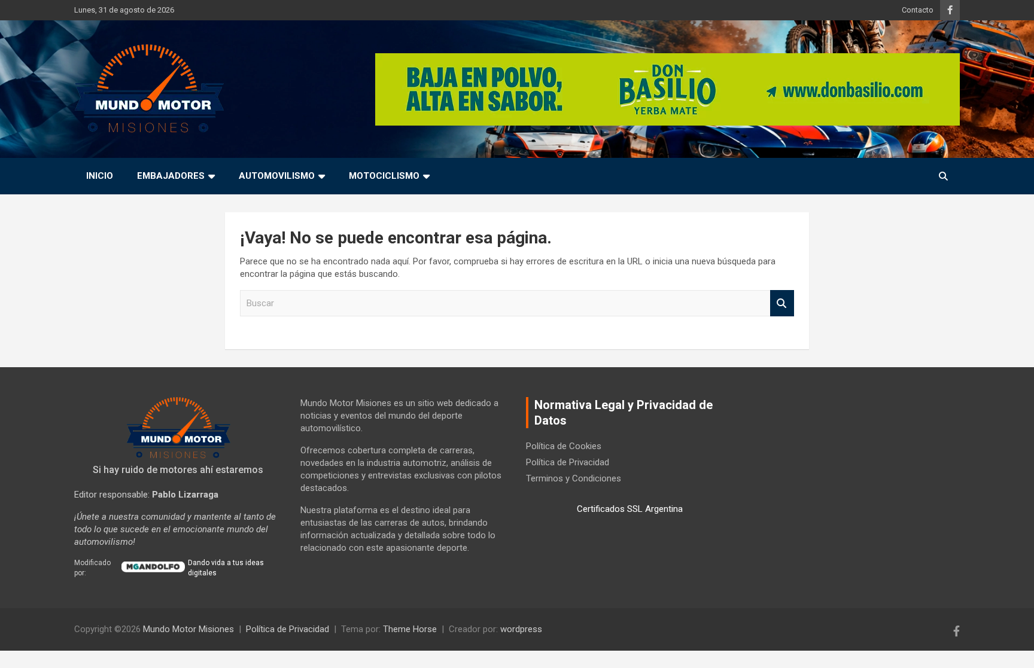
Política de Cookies (563, 446)
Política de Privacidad (567, 462)
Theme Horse (410, 629)
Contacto (917, 9)
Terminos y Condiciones (573, 478)
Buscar (782, 303)
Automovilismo (277, 175)
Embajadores (171, 175)
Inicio (99, 175)
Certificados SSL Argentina (630, 509)
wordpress (521, 629)
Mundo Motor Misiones (188, 629)
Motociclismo (384, 175)
